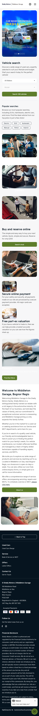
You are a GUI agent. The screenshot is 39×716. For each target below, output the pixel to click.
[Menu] (35, 4)
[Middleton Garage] (12, 4)
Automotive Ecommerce (23, 710)
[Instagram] (6, 626)
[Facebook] (2, 626)
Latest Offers (6, 566)
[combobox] (19, 80)
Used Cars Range (8, 548)
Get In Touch (6, 575)
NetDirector (7, 710)
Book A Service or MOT (10, 557)
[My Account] (30, 4)
